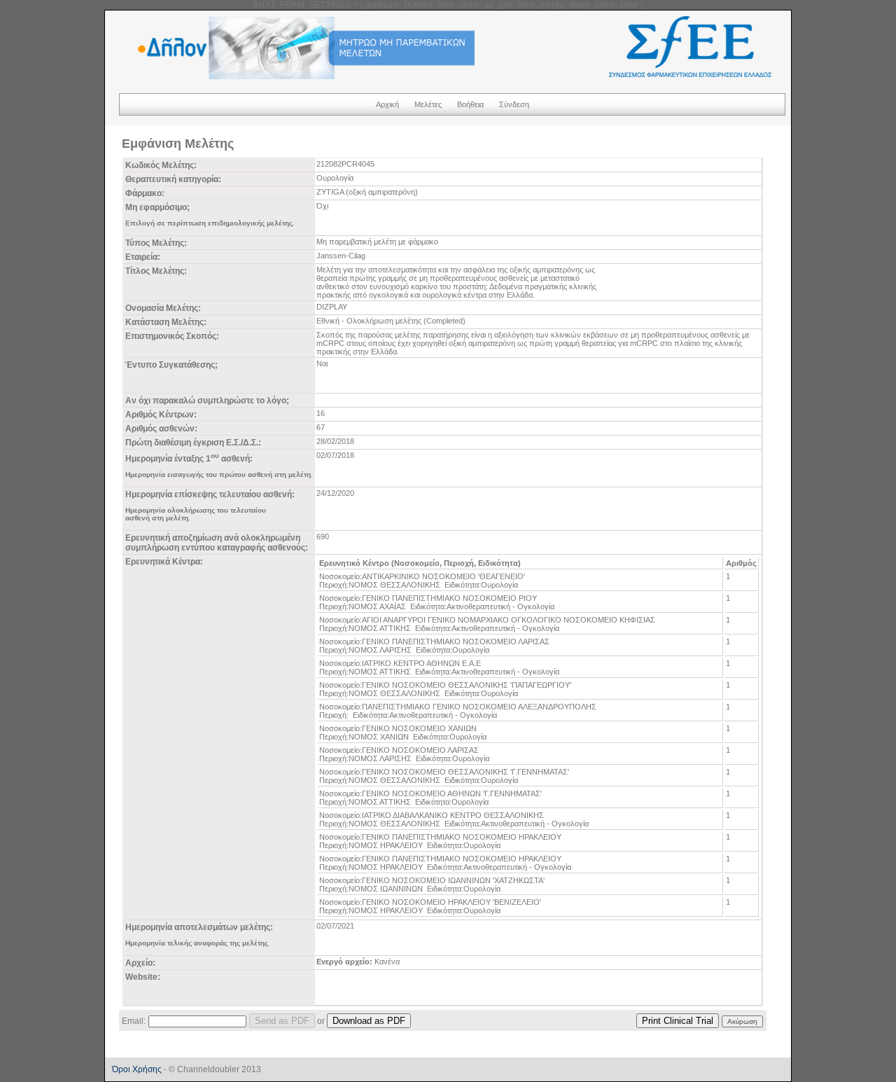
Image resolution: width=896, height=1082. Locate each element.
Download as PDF (368, 1020)
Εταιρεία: (142, 257)
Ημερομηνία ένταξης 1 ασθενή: (189, 459)
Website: (142, 977)
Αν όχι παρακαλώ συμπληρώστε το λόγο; (207, 400)
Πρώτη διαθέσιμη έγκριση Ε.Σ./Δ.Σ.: (193, 443)
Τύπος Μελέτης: (156, 243)
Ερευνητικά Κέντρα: (164, 562)
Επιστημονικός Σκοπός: (172, 336)
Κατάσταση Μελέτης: (165, 322)
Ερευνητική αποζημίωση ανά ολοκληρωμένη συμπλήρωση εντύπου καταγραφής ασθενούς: (216, 543)
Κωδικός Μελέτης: (161, 165)
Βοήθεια (470, 104)
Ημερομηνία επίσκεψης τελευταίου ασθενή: (210, 494)
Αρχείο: (140, 963)
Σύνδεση (514, 104)
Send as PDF (282, 1020)
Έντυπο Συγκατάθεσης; (171, 365)
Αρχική (387, 104)
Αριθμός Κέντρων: (161, 414)
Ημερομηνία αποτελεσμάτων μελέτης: (199, 927)
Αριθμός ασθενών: (161, 429)
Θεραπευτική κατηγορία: (173, 179)
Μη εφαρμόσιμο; (157, 207)
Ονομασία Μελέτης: (163, 308)
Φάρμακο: (144, 193)
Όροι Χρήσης (137, 1069)
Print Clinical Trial (677, 1020)
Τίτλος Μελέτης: (156, 271)
